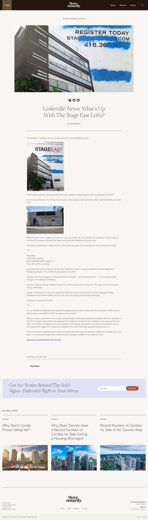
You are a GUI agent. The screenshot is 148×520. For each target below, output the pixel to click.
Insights (7, 5)
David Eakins (75, 124)
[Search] (142, 5)
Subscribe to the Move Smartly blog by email (44, 339)
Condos (66, 18)
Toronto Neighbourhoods (78, 138)
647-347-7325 (6, 507)
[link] (74, 5)
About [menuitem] (84, 509)
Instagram (143, 509)
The (28, 245)
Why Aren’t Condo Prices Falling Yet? (16, 427)
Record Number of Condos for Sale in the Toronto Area (121, 427)
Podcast (143, 504)
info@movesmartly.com (9, 509)
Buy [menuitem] (62, 509)
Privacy (144, 517)
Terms (138, 517)
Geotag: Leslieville (78, 18)
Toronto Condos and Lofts (57, 138)
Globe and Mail (36, 245)
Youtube (137, 504)
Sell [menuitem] (68, 509)
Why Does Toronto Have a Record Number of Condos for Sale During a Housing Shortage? (69, 431)
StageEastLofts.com (71, 310)
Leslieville (42, 138)
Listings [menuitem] (76, 509)
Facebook (136, 509)
